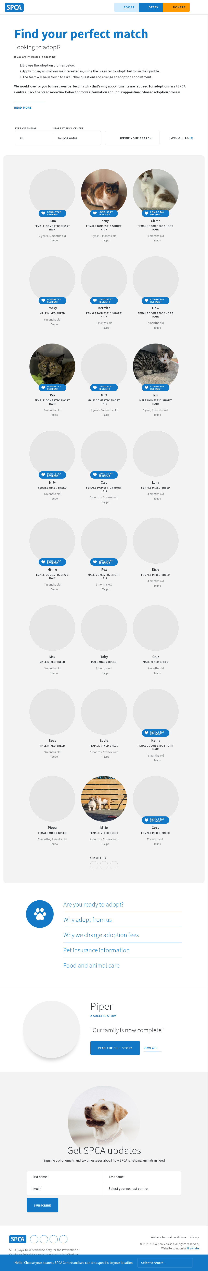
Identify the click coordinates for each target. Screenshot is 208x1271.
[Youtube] (54, 1239)
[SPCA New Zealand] (14, 7)
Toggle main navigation (201, 7)
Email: (36, 1189)
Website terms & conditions (168, 1237)
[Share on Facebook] (94, 865)
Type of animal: (26, 128)
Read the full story (115, 1048)
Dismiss (198, 1263)
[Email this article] (104, 865)
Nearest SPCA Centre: (68, 128)
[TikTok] (63, 1239)
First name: (40, 1177)
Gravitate (193, 1248)
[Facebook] (34, 1239)
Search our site (195, 7)
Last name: (116, 1177)
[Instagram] (44, 1239)
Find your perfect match (81, 33)
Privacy (194, 1237)
